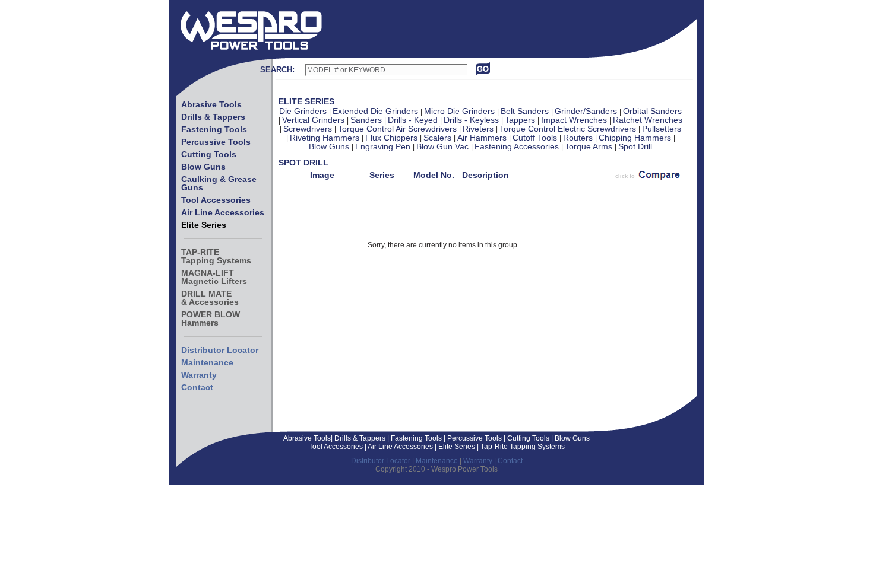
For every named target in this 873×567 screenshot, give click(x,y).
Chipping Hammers (636, 137)
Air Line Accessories (222, 212)
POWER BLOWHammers (210, 318)
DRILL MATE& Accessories (210, 298)
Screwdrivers (308, 128)
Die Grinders (304, 111)
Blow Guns (203, 166)
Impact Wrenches (575, 120)
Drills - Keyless (472, 120)
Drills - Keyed (414, 120)
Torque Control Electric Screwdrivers (568, 128)
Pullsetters (661, 128)
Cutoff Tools (536, 137)
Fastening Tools (214, 129)
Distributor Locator (219, 350)
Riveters (479, 128)
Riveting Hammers (326, 137)
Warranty (199, 375)
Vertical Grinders (314, 120)
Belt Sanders (526, 111)
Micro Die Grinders (460, 111)
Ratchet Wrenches (647, 120)
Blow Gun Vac (443, 146)
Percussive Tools (216, 141)
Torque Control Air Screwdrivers (398, 128)
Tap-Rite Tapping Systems (522, 446)
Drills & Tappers (213, 117)
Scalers (438, 137)
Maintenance (207, 362)
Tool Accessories (216, 200)
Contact (197, 387)
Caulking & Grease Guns (219, 183)
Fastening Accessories (518, 146)
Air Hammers (483, 137)
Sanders (367, 120)
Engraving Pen (384, 146)
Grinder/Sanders (587, 111)
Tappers (521, 120)
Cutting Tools (208, 154)
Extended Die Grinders (376, 111)
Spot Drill (635, 146)
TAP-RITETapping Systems (216, 256)
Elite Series (203, 225)
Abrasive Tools (211, 104)
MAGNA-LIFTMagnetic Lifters (214, 277)
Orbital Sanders (652, 111)
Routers (579, 137)
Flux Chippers (392, 137)
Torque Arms (590, 146)
